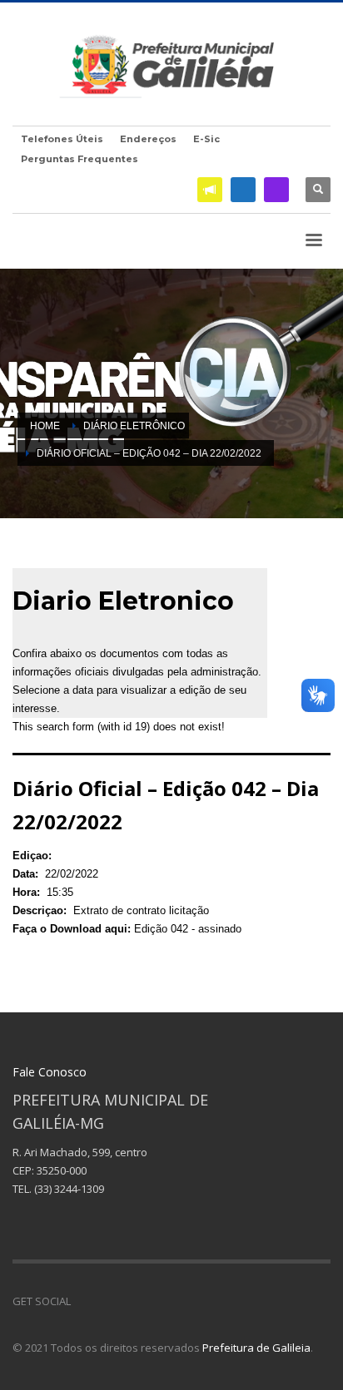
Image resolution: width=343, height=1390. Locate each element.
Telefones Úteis (62, 139)
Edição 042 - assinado (187, 929)
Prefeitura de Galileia (256, 1347)
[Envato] (158, 1301)
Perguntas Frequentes (79, 159)
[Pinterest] (133, 1301)
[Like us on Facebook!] (83, 1301)
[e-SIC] (209, 189)
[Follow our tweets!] (108, 1301)
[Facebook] (243, 189)
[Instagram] (276, 189)
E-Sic (206, 139)
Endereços (148, 139)
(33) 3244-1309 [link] (69, 1188)
